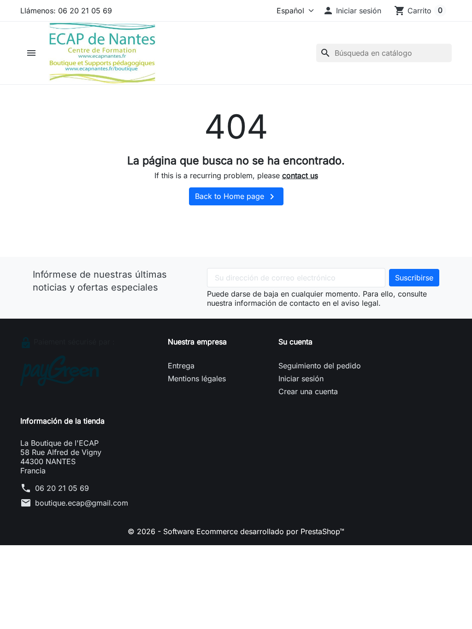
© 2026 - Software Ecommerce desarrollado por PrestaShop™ (236, 531)
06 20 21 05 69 (62, 488)
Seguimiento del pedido (319, 365)
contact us (300, 175)
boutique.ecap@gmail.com (81, 502)
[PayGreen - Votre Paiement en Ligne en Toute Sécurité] (59, 370)
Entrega (181, 365)
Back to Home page (236, 196)
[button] (352, 10)
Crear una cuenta (308, 391)
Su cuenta (295, 341)
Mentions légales (197, 378)
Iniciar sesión (301, 378)
